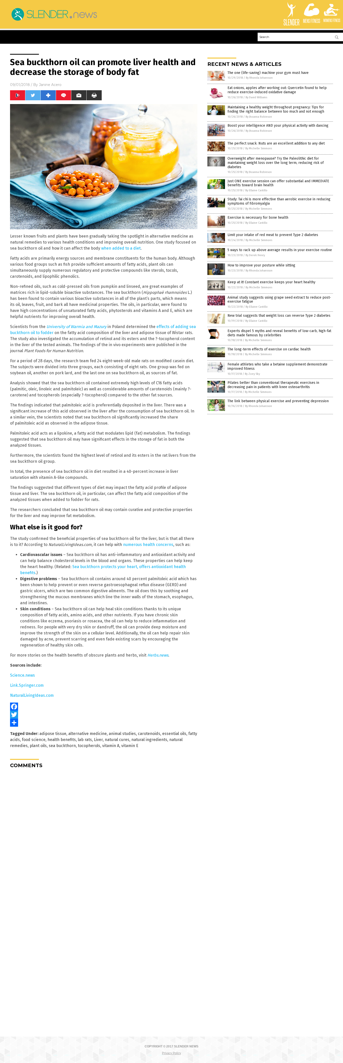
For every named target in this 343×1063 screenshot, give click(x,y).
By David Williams (256, 97)
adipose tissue (52, 733)
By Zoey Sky (252, 374)
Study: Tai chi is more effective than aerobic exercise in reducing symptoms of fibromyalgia (278, 201)
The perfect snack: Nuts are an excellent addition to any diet (276, 143)
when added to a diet (121, 248)
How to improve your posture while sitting (261, 265)
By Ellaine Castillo (256, 190)
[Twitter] (103, 715)
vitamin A (110, 745)
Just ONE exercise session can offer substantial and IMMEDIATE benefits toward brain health (278, 183)
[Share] (103, 723)
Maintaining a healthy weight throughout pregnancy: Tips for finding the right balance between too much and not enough (275, 109)
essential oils (174, 733)
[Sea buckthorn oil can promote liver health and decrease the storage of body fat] (54, 20)
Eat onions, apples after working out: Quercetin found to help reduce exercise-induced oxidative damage (277, 90)
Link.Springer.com (27, 685)
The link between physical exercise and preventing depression (278, 401)
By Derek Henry (255, 255)
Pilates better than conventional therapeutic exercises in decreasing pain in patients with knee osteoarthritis (273, 385)
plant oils (38, 745)
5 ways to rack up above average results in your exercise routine (279, 250)
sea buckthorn (62, 745)
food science (33, 739)
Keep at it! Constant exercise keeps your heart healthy (271, 282)
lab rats (85, 739)
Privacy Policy (171, 1053)
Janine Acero (50, 84)
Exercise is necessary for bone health (257, 217)
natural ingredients (149, 739)
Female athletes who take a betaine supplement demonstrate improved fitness (277, 366)
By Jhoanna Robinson (259, 116)
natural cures (117, 739)
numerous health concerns (148, 544)
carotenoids (149, 733)
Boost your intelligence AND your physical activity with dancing (277, 125)
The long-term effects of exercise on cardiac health (269, 349)
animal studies (122, 733)
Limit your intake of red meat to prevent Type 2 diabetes (272, 235)
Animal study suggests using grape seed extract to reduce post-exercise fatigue (279, 299)
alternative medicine (87, 733)
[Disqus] (103, 835)
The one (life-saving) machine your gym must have (268, 73)
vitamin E (129, 745)
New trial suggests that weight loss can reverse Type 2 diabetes (278, 315)
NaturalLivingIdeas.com (32, 695)
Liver (98, 739)
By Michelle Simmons (258, 148)
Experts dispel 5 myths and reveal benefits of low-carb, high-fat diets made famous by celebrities (279, 333)
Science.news (22, 675)
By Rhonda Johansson (259, 77)
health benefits (61, 739)
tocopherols (89, 745)
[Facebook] (103, 707)
